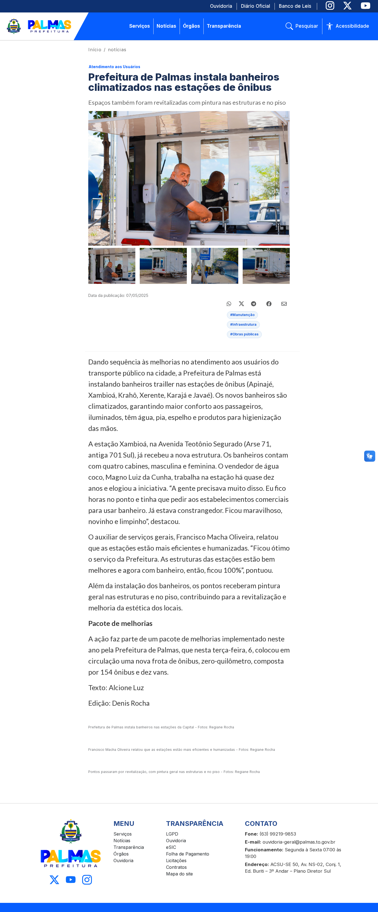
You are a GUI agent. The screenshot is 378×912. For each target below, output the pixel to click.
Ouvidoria (123, 860)
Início (95, 49)
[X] (347, 5)
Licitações (176, 860)
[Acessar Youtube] (71, 880)
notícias (117, 49)
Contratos (176, 867)
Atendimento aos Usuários (114, 67)
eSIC (171, 847)
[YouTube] (365, 5)
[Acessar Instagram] (87, 880)
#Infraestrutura (243, 324)
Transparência (128, 847)
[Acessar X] (54, 880)
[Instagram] (330, 5)
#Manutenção (242, 315)
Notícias (121, 840)
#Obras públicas (244, 334)
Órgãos (121, 854)
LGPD (172, 834)
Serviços (122, 834)
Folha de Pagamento (187, 854)
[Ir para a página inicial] (39, 26)
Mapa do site (179, 874)
